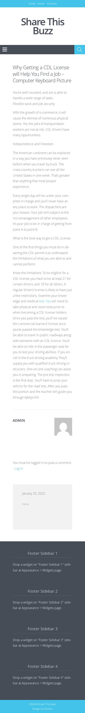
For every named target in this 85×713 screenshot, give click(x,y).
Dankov (48, 708)
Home (31, 3)
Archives (52, 3)
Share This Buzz (42, 26)
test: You (45, 301)
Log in (19, 468)
